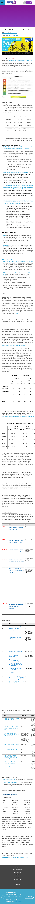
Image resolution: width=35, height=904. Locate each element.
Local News (17, 872)
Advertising (17, 879)
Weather (17, 877)
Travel (17, 874)
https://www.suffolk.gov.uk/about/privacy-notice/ (15, 857)
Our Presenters (17, 869)
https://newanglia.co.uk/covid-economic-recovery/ (13, 345)
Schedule (17, 867)
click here (18, 313)
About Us (17, 882)
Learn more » (18, 901)
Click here (22, 323)
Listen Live (17, 884)
